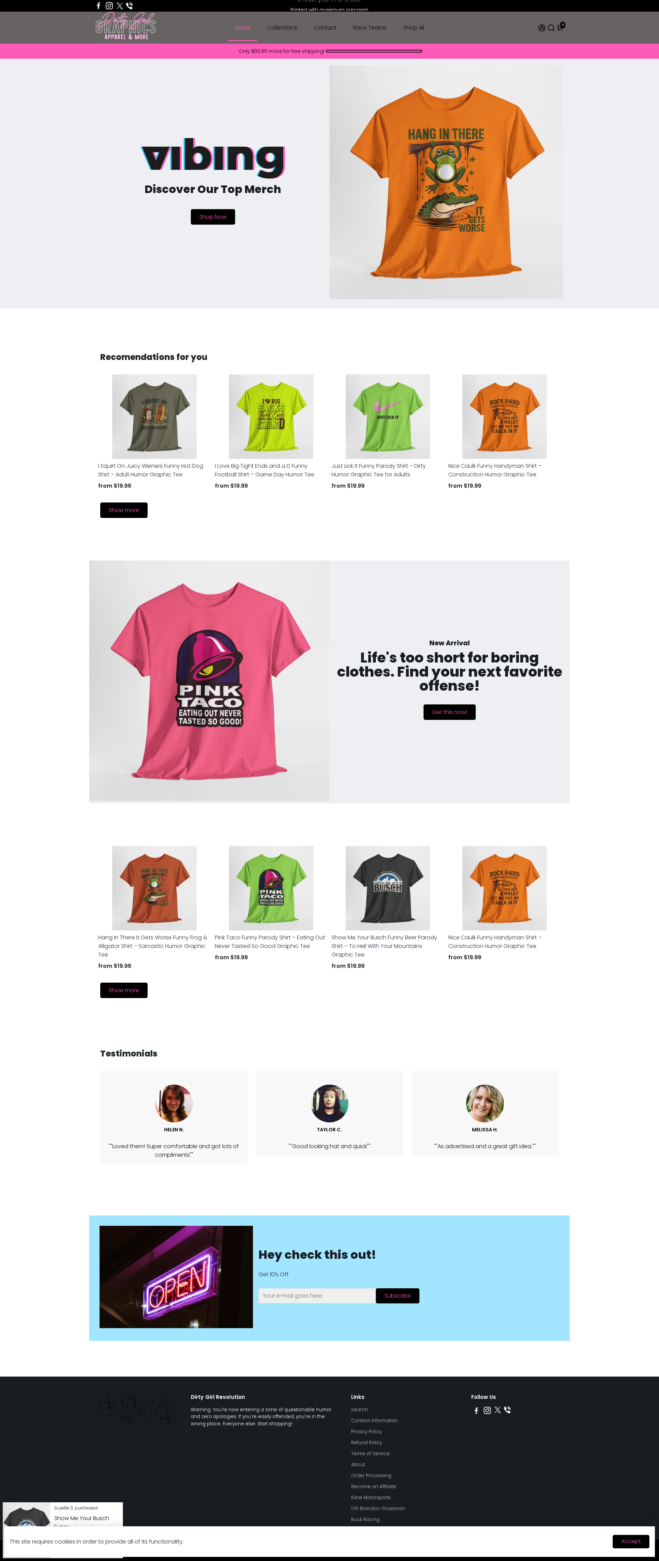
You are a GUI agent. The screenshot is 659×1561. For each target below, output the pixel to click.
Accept (631, 1541)
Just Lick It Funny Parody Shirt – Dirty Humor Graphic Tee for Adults (379, 470)
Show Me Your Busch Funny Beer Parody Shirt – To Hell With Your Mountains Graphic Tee (384, 946)
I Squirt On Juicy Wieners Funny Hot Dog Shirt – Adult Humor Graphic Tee (150, 470)
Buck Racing (365, 1519)
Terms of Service (370, 1453)
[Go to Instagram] (109, 5)
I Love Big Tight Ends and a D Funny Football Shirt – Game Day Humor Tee (264, 470)
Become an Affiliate (373, 1486)
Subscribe (397, 1296)
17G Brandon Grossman (378, 1508)
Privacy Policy (366, 1431)
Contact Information (374, 1420)
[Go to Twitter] (119, 5)
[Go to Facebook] (98, 5)
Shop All (413, 28)
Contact (325, 28)
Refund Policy (366, 1442)
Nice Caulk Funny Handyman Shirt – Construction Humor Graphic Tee (495, 470)
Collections (282, 28)
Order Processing (371, 1475)
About (358, 1464)
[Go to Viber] (129, 5)
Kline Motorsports (371, 1497)
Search (359, 1409)
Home (243, 28)
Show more (124, 510)
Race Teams (369, 28)
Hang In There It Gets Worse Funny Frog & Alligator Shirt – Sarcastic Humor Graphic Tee (152, 946)
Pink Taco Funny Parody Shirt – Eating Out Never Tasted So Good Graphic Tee (270, 942)
